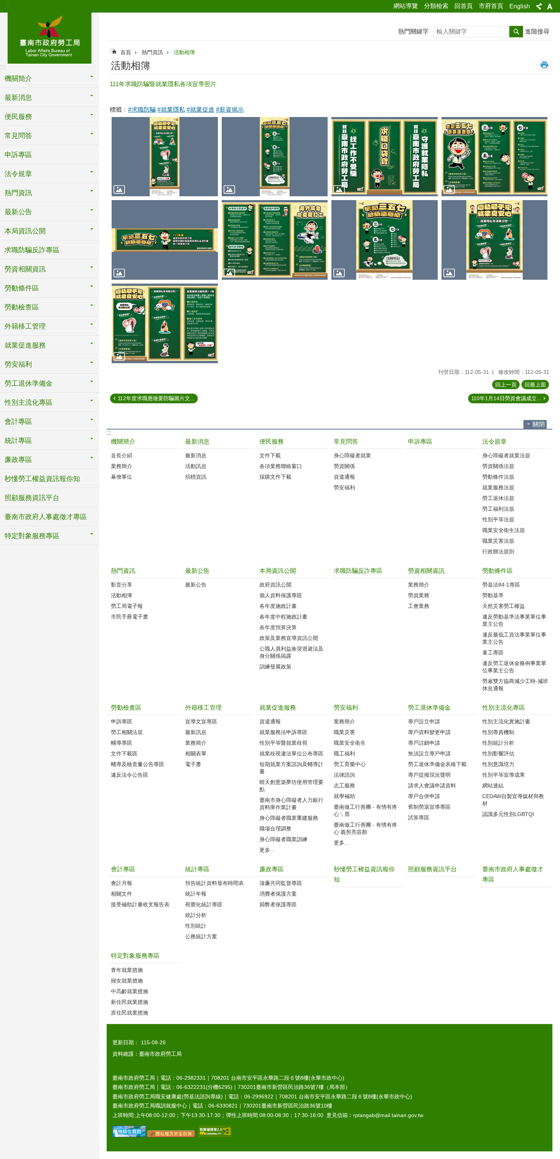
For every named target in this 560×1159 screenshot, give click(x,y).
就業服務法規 (498, 487)
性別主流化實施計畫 (506, 721)
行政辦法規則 (498, 551)
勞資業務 (418, 595)
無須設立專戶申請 (429, 753)
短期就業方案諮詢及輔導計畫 (291, 767)
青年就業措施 (127, 970)
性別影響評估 (498, 753)
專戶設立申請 (424, 721)
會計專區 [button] (18, 421)
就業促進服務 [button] (25, 345)
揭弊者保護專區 (278, 904)
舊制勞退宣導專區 (429, 807)
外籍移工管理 (203, 707)
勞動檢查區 (126, 707)
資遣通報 (344, 477)
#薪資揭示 (230, 109)
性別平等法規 (498, 519)
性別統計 (195, 926)
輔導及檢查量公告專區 (137, 764)
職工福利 (344, 753)
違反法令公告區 (129, 775)
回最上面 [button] (535, 385)
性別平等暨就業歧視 (283, 743)
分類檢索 (436, 6)
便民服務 (271, 441)
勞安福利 (344, 487)
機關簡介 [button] (18, 78)
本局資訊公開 (277, 570)
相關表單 (195, 753)
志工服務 (344, 785)
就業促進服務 (277, 707)
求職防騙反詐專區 (32, 250)
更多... (267, 850)
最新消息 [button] (18, 97)
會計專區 (123, 869)
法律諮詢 (344, 775)
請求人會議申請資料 (432, 785)
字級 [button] (549, 6)
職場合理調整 (275, 829)
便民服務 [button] (18, 116)
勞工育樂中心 (350, 764)
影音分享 (121, 585)
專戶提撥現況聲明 (429, 775)
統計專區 (197, 869)
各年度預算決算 (278, 627)
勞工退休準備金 (429, 707)
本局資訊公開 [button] (25, 231)
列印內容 (544, 65)
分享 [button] (539, 6)
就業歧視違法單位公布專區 (291, 753)
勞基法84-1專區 (501, 585)
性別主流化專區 (503, 707)
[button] (165, 157)
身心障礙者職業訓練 (283, 839)
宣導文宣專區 (201, 721)
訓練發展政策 (275, 667)
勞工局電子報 (127, 606)
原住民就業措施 (129, 1013)
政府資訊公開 (275, 585)
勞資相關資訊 (426, 570)
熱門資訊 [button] (18, 193)
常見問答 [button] (18, 135)
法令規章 (494, 441)
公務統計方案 (201, 936)
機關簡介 (123, 441)
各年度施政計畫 (278, 606)
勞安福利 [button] (18, 364)
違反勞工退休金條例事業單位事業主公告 (514, 666)
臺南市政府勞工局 (49, 37)
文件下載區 (124, 753)
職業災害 (344, 732)
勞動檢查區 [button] (22, 307)
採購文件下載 (275, 477)
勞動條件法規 (498, 477)
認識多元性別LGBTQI (508, 814)
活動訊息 (195, 466)
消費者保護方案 (278, 894)
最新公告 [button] (18, 212)
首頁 (125, 52)
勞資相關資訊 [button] (25, 269)
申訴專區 (18, 155)
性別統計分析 (498, 743)
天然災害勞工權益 (503, 606)
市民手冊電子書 (129, 617)
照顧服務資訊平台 (32, 498)
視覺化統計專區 (203, 904)
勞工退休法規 (498, 498)
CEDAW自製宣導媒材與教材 (513, 799)
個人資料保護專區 (280, 595)
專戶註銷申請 (424, 743)
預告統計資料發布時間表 (214, 883)
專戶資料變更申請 (429, 732)
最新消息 (197, 441)
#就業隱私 (171, 109)
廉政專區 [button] (18, 459)
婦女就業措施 (127, 981)
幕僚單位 (121, 477)
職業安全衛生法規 (503, 530)
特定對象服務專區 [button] (32, 536)
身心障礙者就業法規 (506, 455)
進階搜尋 (537, 31)
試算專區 (418, 817)
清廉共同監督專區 (280, 883)
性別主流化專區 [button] (29, 402)
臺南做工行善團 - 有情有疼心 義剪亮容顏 (365, 828)
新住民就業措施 (129, 1002)
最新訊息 (195, 732)
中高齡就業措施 (129, 991)
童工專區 (493, 652)
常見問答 (346, 441)
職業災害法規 (498, 541)
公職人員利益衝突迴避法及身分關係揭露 (291, 652)
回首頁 (463, 6)
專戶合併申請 (424, 796)
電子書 (193, 764)
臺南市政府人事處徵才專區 (46, 517)
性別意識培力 (498, 764)
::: (8, 4)
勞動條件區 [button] (22, 288)
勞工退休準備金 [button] (29, 383)
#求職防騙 (142, 109)
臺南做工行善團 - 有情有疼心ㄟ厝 (365, 810)
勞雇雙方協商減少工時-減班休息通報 (515, 684)
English (519, 6)
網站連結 (493, 785)
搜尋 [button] (516, 31)
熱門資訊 (152, 52)
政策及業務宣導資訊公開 (288, 638)
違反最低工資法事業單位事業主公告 (514, 638)
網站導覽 (406, 6)
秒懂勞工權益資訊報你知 (42, 479)
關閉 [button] (539, 424)
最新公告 (197, 570)
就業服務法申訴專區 (283, 732)
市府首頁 (491, 6)
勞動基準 (493, 595)
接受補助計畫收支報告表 (140, 904)
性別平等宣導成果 (503, 775)
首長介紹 (121, 455)
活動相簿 (184, 52)
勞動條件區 (497, 570)
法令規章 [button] (18, 174)
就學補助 (344, 796)
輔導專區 (121, 743)
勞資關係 (344, 466)
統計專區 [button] (18, 440)
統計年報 (195, 894)
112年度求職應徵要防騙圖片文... (156, 398)
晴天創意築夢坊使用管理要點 (291, 785)
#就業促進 (200, 109)
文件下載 (270, 455)
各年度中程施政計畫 (283, 617)
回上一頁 (506, 385)
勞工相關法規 (127, 732)
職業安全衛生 (350, 743)
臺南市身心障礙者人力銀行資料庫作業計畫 (291, 803)
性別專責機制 (498, 732)
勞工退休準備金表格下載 (437, 764)
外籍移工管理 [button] (25, 326)
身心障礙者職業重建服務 (288, 818)
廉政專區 (271, 869)
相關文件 (121, 894)
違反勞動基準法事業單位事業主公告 (514, 620)
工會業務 (418, 606)
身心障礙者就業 (352, 455)
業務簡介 (121, 466)
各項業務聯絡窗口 (280, 466)
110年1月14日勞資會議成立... (506, 398)
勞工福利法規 (498, 509)
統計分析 (195, 915)
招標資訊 (195, 477)
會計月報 (121, 883)
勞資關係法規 (498, 466)
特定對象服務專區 (135, 955)
